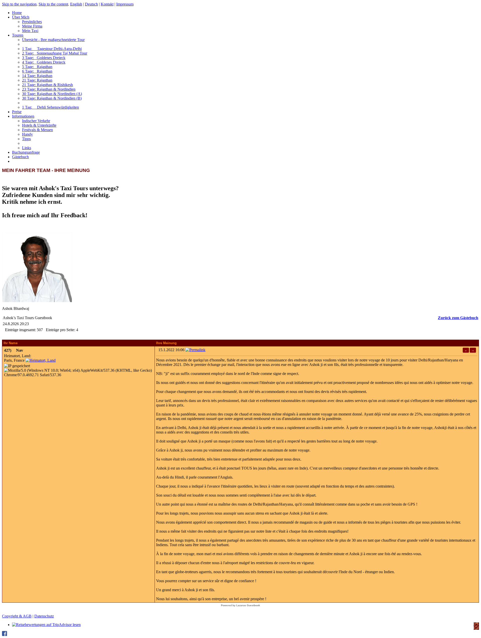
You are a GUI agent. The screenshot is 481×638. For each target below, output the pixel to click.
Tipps (26, 139)
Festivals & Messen (37, 130)
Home (17, 13)
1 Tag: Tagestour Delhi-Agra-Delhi (52, 49)
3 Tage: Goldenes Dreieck (43, 58)
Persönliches (32, 22)
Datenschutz (44, 616)
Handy (27, 134)
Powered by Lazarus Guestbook (240, 605)
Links (26, 148)
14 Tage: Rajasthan (37, 76)
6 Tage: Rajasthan (37, 71)
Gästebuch (20, 157)
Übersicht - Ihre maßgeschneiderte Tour (53, 40)
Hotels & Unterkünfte (39, 125)
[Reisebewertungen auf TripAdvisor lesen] (46, 624)
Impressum (125, 4)
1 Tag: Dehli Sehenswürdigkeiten (50, 107)
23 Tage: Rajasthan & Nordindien (48, 89)
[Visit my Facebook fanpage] (4, 634)
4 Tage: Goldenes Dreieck (43, 62)
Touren (17, 35)
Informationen (23, 116)
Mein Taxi (30, 31)
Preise (17, 112)
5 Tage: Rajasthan (37, 67)
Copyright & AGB (17, 616)
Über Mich (20, 17)
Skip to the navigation (19, 4)
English (76, 4)
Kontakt (107, 4)
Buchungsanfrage (26, 152)
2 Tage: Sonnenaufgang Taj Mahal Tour (54, 53)
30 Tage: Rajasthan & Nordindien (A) (52, 94)
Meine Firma (32, 26)
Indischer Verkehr (36, 121)
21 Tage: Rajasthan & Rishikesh (47, 85)
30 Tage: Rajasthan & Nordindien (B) (52, 98)
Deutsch (91, 4)
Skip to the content (53, 4)
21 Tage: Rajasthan (37, 80)
